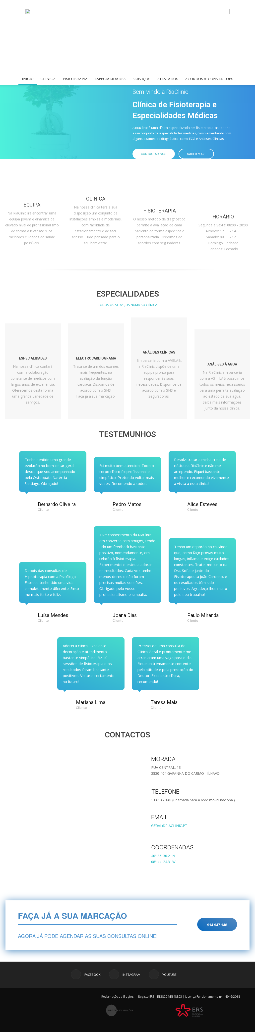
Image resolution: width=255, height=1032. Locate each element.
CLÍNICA (48, 79)
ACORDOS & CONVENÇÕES (209, 79)
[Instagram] (238, 4)
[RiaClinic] (127, 41)
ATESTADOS (167, 79)
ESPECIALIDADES (110, 79)
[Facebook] (230, 4)
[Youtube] (246, 4)
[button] (244, 79)
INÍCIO (28, 79)
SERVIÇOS (141, 79)
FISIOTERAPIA (75, 79)
